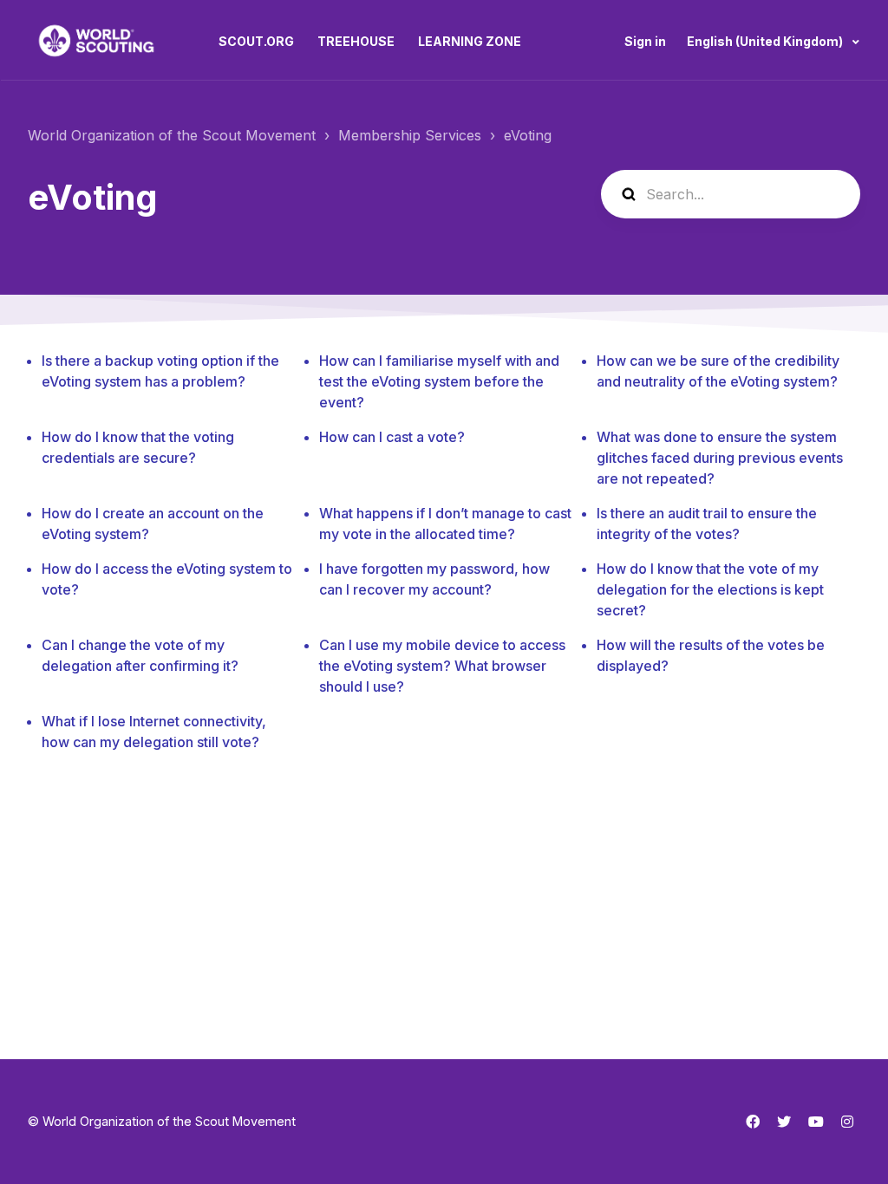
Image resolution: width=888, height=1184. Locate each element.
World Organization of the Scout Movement (172, 135)
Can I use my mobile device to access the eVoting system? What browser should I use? (442, 665)
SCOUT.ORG (256, 41)
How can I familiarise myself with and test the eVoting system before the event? (439, 381)
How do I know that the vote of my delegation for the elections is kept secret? (710, 589)
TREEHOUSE (356, 41)
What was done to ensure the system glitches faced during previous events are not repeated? (720, 457)
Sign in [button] (645, 41)
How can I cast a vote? (392, 437)
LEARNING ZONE (469, 41)
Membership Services (409, 135)
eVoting (528, 135)
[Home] (96, 41)
